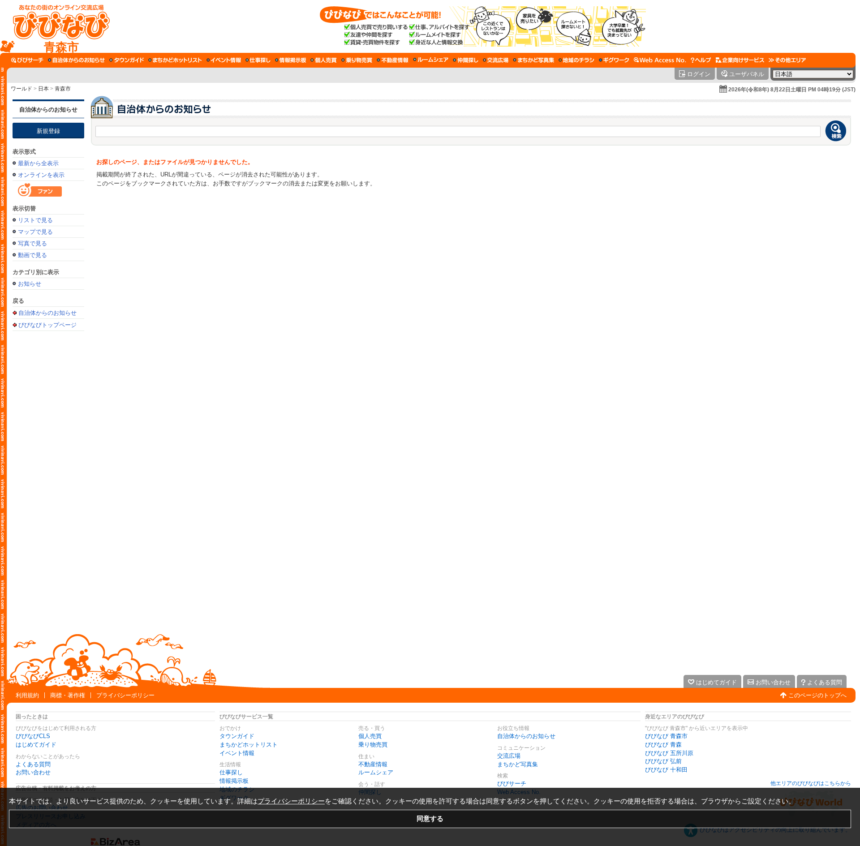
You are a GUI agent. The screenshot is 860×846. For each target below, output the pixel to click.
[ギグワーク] (614, 60)
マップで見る (35, 232)
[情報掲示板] (290, 60)
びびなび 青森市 (666, 736)
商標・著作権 (67, 695)
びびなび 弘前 (663, 761)
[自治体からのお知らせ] (76, 60)
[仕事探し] (258, 60)
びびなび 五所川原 (669, 753)
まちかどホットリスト (248, 744)
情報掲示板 (234, 780)
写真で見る (32, 243)
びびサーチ (511, 783)
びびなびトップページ (47, 325)
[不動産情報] (392, 60)
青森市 (63, 89)
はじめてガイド (36, 744)
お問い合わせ (33, 772)
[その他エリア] (787, 60)
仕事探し (231, 772)
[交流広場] (495, 60)
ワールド (21, 89)
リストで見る (35, 220)
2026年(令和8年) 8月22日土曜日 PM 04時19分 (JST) (792, 89)
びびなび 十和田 (666, 769)
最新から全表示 (38, 163)
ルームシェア (375, 772)
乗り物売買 (372, 744)
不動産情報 (372, 764)
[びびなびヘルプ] (701, 60)
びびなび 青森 (663, 744)
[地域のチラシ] (576, 60)
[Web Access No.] (660, 60)
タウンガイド (236, 736)
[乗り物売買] (356, 60)
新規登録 (48, 131)
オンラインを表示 (41, 175)
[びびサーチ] (27, 60)
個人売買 (370, 736)
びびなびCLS (33, 736)
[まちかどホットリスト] (175, 60)
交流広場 (508, 755)
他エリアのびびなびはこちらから (810, 783)
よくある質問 (33, 764)
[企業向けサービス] (740, 60)
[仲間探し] (465, 60)
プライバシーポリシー (125, 695)
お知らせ (29, 284)
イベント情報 (236, 753)
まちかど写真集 (517, 764)
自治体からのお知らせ (48, 109)
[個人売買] (323, 60)
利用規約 (27, 695)
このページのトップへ (817, 695)
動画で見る (32, 255)
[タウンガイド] (126, 60)
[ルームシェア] (430, 60)
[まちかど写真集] (533, 60)
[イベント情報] (223, 60)
